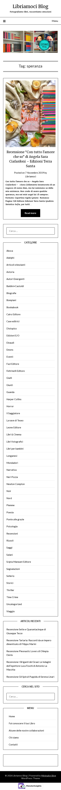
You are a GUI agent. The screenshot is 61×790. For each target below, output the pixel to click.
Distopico (11, 328)
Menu (55, 20)
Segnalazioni (13, 568)
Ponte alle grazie (15, 519)
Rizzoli (9, 540)
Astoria (10, 272)
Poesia (10, 512)
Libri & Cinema (13, 434)
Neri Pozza (12, 477)
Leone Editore (13, 427)
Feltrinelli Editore (15, 370)
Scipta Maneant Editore (18, 561)
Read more (30, 213)
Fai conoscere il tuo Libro (22, 723)
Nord (9, 498)
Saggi (9, 547)
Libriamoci (30, 176)
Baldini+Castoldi (15, 286)
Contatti (13, 744)
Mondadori (12, 462)
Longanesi (11, 455)
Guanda (10, 392)
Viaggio (10, 611)
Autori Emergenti (15, 279)
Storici (9, 583)
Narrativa (11, 469)
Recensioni (12, 533)
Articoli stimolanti (15, 264)
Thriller (10, 590)
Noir (8, 491)
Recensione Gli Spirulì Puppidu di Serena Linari (30, 676)
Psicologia (12, 526)
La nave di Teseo (14, 420)
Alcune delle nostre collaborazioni (26, 730)
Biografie (11, 293)
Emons (9, 349)
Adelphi (10, 257)
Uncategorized (14, 604)
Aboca (9, 250)
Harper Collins (13, 399)
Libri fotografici (14, 441)
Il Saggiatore (13, 413)
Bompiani (11, 300)
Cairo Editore (13, 314)
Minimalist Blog (48, 775)
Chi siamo (14, 737)
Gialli (9, 377)
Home (12, 716)
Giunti (9, 385)
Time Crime (12, 597)
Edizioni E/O (12, 335)
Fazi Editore (12, 363)
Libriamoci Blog (30, 6)
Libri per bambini (14, 448)
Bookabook (12, 307)
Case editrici (12, 321)
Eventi (9, 356)
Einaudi (10, 342)
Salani (9, 554)
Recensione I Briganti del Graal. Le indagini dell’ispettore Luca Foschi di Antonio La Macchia (28, 666)
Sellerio (10, 576)
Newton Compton (15, 484)
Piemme (10, 505)
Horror (10, 406)
